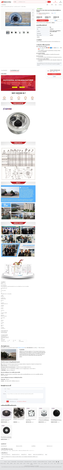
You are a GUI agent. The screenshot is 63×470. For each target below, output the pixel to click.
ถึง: (5, 391)
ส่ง (7, 401)
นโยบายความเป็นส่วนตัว (20, 461)
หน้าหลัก (2, 6)
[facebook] (56, 461)
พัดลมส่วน (29, 454)
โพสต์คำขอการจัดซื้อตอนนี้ (21, 401)
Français (18, 463)
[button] (46, 1)
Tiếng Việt (58, 463)
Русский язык (35, 463)
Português (28, 463)
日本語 (14, 463)
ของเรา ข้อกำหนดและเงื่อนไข (58, 466)
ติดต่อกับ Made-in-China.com (28, 461)
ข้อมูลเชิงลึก (49, 461)
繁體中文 (11, 463)
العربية (42, 463)
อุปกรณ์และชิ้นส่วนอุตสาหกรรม (8, 6)
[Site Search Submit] (49, 2)
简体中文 (8, 463)
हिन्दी (48, 463)
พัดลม (46, 454)
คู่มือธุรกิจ (53, 461)
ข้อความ (9, 461)
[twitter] (58, 461)
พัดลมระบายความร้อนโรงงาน (6, 454)
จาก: (5, 388)
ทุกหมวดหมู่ (3, 4)
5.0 (51, 71)
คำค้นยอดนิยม (34, 461)
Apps (55, 4)
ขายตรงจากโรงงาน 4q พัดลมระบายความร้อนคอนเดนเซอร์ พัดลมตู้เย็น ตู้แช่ (43, 420)
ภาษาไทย (51, 463)
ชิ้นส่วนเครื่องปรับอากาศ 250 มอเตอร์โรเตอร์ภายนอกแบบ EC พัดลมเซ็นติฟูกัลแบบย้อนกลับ (6, 437)
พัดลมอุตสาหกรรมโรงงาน (16, 454)
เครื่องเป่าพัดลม (23, 6)
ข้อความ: (4, 393)
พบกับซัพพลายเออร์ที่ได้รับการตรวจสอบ (42, 461)
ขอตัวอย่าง (53, 22)
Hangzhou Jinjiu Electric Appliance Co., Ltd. (45, 13)
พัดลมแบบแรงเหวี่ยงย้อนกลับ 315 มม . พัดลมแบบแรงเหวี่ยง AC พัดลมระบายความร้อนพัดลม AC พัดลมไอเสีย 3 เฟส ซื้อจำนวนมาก (20, 456)
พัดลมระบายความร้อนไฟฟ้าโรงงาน (38, 454)
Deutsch (24, 463)
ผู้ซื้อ (47, 4)
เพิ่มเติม (2, 458)
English (5, 463)
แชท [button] (56, 20)
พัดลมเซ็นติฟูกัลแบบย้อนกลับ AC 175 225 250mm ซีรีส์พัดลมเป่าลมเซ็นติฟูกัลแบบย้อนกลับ (56, 420)
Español (21, 463)
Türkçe (55, 463)
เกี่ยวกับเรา (5, 461)
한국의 (39, 463)
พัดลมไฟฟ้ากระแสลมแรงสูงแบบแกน (18, 419)
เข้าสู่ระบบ (60, 2)
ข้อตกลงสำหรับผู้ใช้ (13, 461)
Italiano (31, 463)
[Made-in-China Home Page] (6, 2)
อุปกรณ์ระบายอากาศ (17, 6)
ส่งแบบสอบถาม (42, 20)
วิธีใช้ (52, 4)
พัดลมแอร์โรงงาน (23, 454)
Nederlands (45, 463)
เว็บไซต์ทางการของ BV (21, 347)
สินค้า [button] (15, 1)
